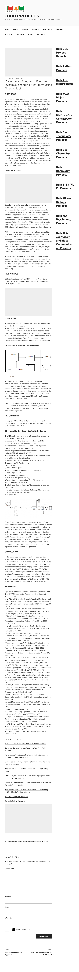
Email (7, 907)
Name (8, 897)
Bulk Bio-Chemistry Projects (63, 153)
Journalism (20, 34)
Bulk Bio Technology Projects (63, 136)
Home (7, 29)
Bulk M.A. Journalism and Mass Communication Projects (65, 241)
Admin (21, 78)
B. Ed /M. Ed (9, 34)
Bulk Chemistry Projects (63, 171)
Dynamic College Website (15, 801)
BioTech (30, 34)
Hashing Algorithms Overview (16, 797)
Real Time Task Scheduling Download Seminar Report (25, 743)
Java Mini (25, 29)
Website (8, 918)
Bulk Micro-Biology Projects (63, 202)
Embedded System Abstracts (20, 841)
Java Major (35, 29)
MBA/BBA (59, 29)
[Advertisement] (28, 62)
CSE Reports (47, 29)
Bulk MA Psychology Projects (63, 219)
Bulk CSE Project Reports (62, 52)
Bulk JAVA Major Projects (62, 97)
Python (15, 29)
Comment (9, 869)
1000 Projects (22, 16)
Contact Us (41, 34)
